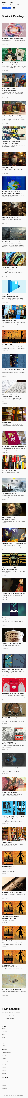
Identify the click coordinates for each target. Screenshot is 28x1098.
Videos (3, 1040)
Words (3, 1037)
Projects (4, 1043)
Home (3, 1028)
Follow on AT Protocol (8, 1018)
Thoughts (4, 1031)
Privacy (4, 1083)
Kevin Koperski (7, 3)
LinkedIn (4, 1073)
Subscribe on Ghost (8, 1015)
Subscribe (6, 8)
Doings (4, 1034)
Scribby (4, 1055)
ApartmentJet (5, 1061)
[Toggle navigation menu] (14, 8)
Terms (3, 1080)
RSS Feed (4, 1088)
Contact (4, 1085)
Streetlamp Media (6, 1052)
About (3, 1045)
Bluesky (4, 1070)
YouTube (4, 1058)
